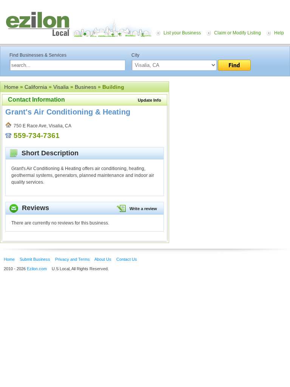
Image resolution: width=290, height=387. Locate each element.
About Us (102, 259)
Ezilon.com (37, 268)
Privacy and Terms (72, 259)
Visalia (61, 87)
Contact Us (126, 259)
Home (11, 87)
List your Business (182, 33)
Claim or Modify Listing (237, 33)
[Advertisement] (229, 127)
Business (85, 87)
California (36, 87)
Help (279, 33)
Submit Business (35, 259)
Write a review (143, 208)
